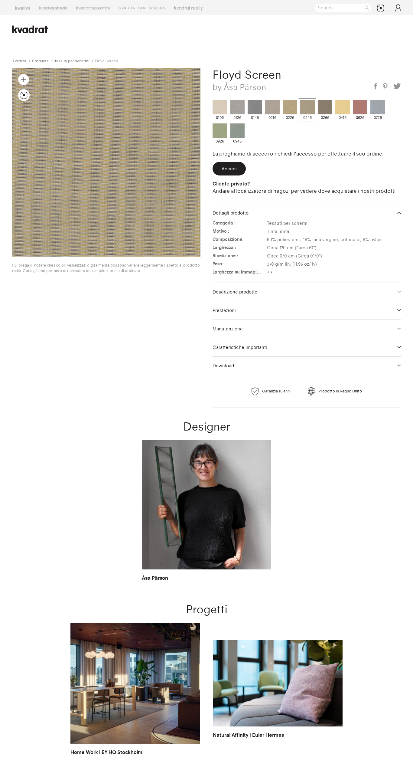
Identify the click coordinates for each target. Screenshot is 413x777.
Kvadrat (19, 61)
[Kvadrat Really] (188, 7)
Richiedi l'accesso (296, 154)
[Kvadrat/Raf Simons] (142, 7)
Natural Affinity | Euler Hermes (248, 735)
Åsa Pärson (155, 578)
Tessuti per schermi (71, 61)
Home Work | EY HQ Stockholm (106, 752)
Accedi (260, 154)
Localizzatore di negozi (263, 191)
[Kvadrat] (22, 7)
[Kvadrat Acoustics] (93, 7)
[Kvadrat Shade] (53, 7)
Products (40, 61)
